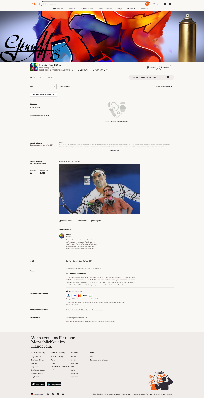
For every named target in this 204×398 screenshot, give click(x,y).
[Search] (169, 77)
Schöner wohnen (87, 9)
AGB (50, 77)
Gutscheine (145, 9)
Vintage (119, 9)
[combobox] (93, 3)
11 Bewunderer (35, 107)
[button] (151, 67)
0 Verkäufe (33, 104)
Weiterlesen (114, 150)
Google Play (54, 384)
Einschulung (72, 9)
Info (41, 77)
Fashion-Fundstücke (105, 9)
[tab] (43, 86)
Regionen (170, 394)
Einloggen (156, 4)
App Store (38, 384)
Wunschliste (131, 9)
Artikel (32, 77)
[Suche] (147, 3)
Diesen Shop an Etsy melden (39, 115)
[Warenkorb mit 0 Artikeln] (170, 3)
